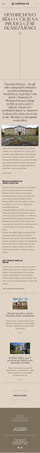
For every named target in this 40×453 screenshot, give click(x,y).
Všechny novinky (20, 396)
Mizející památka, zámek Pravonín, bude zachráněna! (20, 314)
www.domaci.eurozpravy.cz (15, 289)
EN (37, 3)
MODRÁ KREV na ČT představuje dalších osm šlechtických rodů (20, 360)
